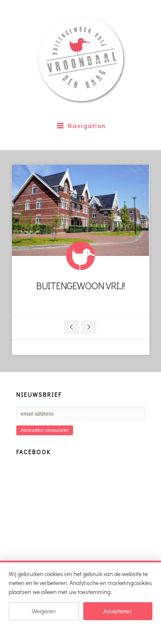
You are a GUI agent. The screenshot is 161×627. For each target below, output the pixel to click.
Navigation (87, 125)
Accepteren (117, 611)
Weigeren (44, 611)
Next (88, 327)
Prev (71, 327)
